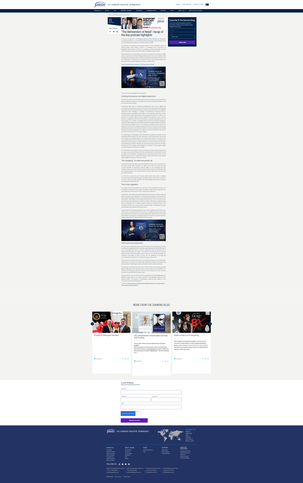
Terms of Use (118, 476)
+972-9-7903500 (112, 470)
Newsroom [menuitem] (182, 454)
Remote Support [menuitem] (165, 451)
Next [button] (210, 324)
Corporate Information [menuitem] (185, 451)
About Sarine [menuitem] (128, 450)
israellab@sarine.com (113, 472)
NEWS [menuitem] (145, 448)
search (178, 4)
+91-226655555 (132, 470)
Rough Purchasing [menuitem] (111, 451)
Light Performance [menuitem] (111, 458)
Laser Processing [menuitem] (110, 455)
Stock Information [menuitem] (184, 456)
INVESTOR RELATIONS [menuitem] (183, 448)
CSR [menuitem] (126, 456)
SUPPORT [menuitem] (165, 448)
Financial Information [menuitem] (185, 452)
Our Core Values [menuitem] (128, 453)
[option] (112, 341)
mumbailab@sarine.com (134, 472)
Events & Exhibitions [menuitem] (148, 450)
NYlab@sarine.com (151, 472)
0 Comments (98, 358)
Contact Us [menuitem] (127, 451)
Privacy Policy (126, 476)
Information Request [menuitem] (185, 458)
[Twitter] (113, 31)
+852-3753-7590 (168, 470)
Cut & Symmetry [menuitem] (110, 456)
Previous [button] (92, 324)
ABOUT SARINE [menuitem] (129, 448)
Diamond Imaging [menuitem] (110, 460)
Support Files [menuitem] (165, 450)
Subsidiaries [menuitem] (127, 455)
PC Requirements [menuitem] (166, 453)
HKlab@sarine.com (168, 472)
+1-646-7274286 (151, 470)
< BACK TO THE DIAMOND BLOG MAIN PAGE (119, 15)
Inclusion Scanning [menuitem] (111, 453)
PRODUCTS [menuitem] (110, 448)
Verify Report (186, 4)
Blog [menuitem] (144, 451)
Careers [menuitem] (127, 458)
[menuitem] (97, 11)
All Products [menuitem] (109, 450)
